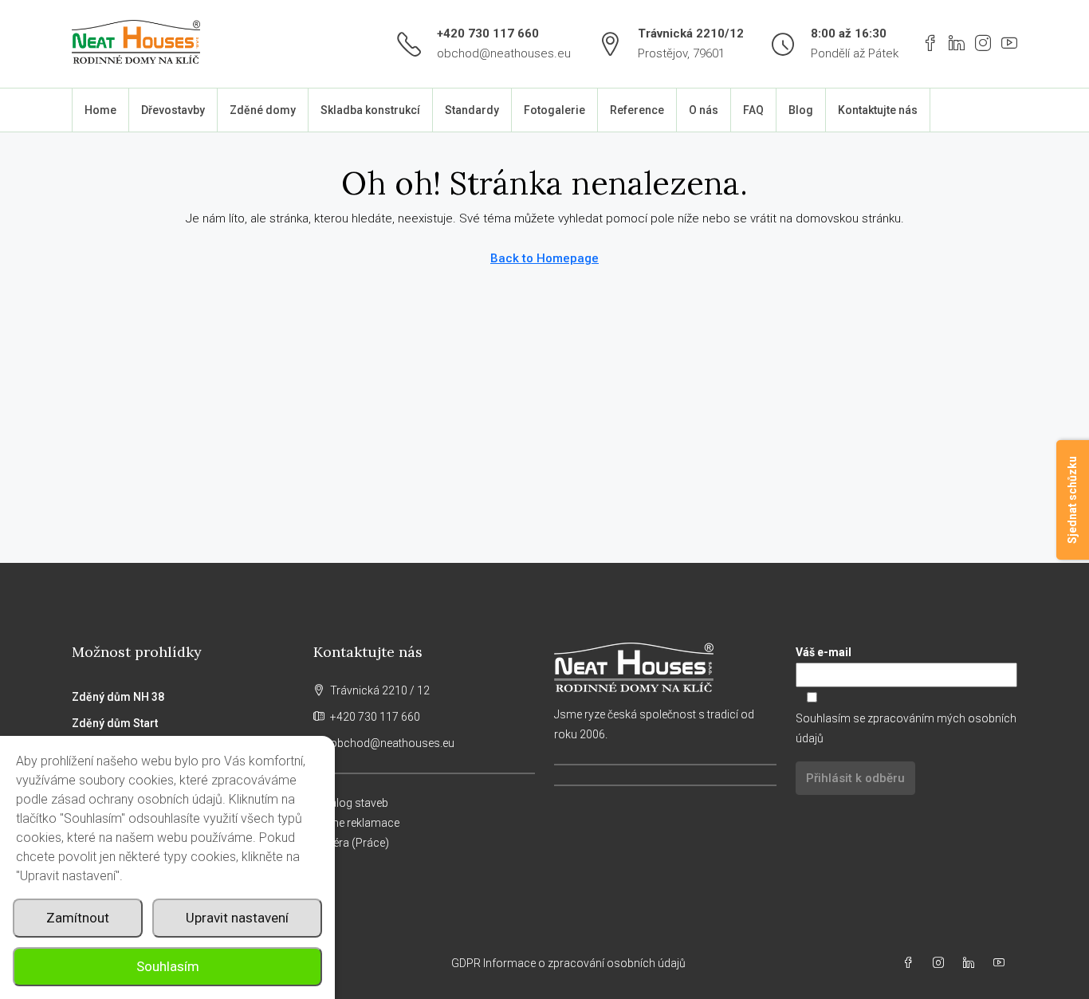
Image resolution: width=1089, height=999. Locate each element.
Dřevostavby (173, 110)
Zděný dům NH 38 (118, 696)
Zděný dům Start (115, 723)
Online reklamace (356, 822)
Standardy (472, 110)
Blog (800, 110)
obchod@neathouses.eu (504, 53)
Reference (637, 110)
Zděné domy (263, 110)
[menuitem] (992, 110)
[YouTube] (1002, 963)
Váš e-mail (823, 652)
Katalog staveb (350, 802)
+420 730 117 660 (488, 33)
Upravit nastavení (237, 918)
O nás (703, 110)
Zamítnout (77, 918)
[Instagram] (941, 963)
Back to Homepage (544, 258)
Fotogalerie (554, 110)
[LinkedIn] (972, 963)
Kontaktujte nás (878, 110)
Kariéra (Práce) (351, 842)
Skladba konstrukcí (370, 110)
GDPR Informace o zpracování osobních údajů (569, 963)
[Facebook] (911, 963)
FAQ (753, 110)
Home (100, 110)
